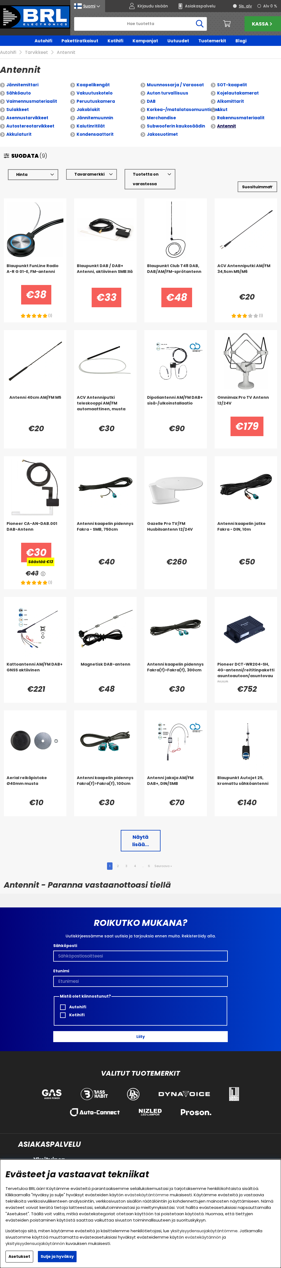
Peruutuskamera (96, 101)
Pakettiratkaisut (79, 41)
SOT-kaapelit (232, 85)
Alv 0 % (270, 6)
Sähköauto (18, 93)
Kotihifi (115, 41)
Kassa (260, 23)
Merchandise (161, 118)
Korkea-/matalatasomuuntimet (183, 109)
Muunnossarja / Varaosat (175, 85)
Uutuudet (178, 41)
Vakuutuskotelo (95, 93)
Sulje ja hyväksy (57, 1256)
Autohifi (43, 41)
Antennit (66, 52)
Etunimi (61, 971)
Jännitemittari (22, 85)
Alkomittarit (230, 101)
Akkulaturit (19, 134)
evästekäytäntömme (147, 1195)
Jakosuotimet (162, 134)
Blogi (240, 41)
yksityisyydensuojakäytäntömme (204, 1231)
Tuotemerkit (212, 41)
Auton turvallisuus (167, 93)
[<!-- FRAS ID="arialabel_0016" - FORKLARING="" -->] (43, 573)
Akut (222, 109)
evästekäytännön (203, 1237)
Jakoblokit (88, 109)
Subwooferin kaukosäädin (176, 126)
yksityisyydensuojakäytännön (35, 1243)
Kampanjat (145, 41)
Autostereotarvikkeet (30, 126)
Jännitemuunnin (95, 118)
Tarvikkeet (36, 52)
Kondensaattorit (95, 134)
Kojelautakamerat (238, 93)
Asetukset (19, 1256)
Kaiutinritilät (91, 126)
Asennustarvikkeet (27, 118)
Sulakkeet (17, 109)
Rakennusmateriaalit (241, 118)
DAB (151, 101)
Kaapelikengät (93, 85)
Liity (140, 1036)
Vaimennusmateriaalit (31, 101)
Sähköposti (65, 945)
